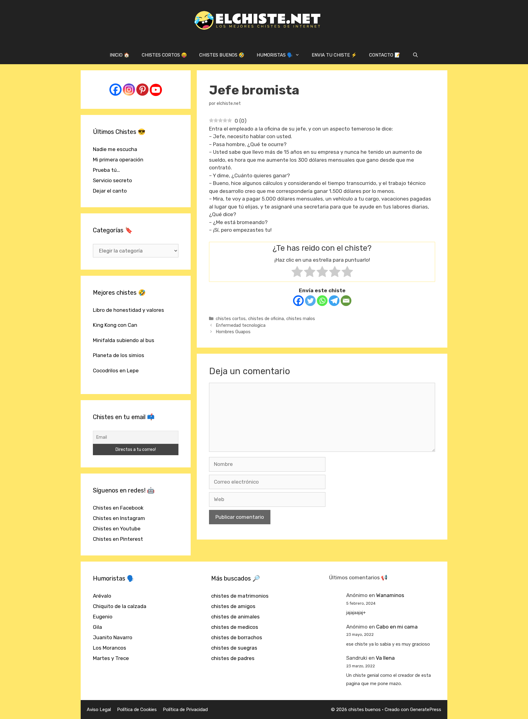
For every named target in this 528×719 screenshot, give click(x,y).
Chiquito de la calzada (119, 606)
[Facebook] (298, 300)
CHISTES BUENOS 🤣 (221, 55)
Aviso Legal (99, 709)
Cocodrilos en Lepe (116, 370)
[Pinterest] (142, 89)
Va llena (385, 658)
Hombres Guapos (233, 331)
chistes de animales (235, 617)
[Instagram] (129, 89)
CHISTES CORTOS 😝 (164, 55)
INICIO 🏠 (120, 55)
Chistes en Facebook (118, 508)
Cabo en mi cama (397, 627)
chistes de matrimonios (240, 596)
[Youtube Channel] (156, 90)
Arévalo (102, 596)
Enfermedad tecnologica (241, 325)
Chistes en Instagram (119, 518)
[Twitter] (310, 300)
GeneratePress (425, 709)
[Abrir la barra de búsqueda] (415, 55)
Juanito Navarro (112, 637)
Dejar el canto (110, 191)
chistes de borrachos (236, 637)
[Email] (346, 300)
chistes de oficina (266, 318)
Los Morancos (109, 648)
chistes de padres (233, 658)
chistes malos (300, 318)
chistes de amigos (233, 606)
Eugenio (102, 617)
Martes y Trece (111, 658)
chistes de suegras (234, 648)
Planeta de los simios (118, 355)
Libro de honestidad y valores (128, 310)
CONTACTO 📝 (384, 55)
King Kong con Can (115, 325)
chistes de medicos (234, 627)
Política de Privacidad (185, 709)
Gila (97, 627)
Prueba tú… (106, 170)
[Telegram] (334, 300)
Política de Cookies (137, 709)
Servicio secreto (112, 180)
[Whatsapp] (322, 300)
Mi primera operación (118, 160)
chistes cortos (231, 318)
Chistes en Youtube (117, 528)
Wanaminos (390, 595)
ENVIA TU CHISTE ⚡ (334, 55)
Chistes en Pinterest (118, 539)
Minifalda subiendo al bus (123, 340)
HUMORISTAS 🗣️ (275, 55)
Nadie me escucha (115, 149)
